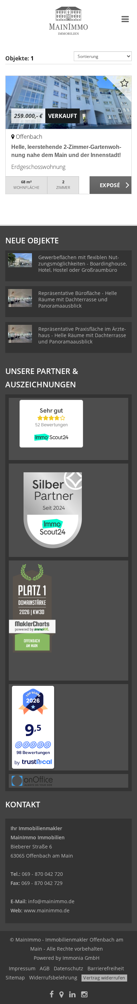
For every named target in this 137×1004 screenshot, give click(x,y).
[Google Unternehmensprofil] (61, 995)
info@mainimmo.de (51, 901)
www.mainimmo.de (47, 910)
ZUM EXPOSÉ (110, 185)
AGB (45, 968)
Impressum (22, 968)
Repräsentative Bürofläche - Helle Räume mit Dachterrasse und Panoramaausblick (77, 299)
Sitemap (15, 977)
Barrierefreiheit (105, 968)
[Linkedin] (72, 995)
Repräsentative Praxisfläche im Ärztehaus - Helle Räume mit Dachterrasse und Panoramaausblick (82, 335)
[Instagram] (84, 995)
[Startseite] (68, 20)
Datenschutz (68, 968)
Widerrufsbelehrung (53, 977)
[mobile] (125, 19)
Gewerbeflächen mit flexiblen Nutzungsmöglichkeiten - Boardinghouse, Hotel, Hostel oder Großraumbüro (82, 263)
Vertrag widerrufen (104, 978)
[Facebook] (52, 995)
